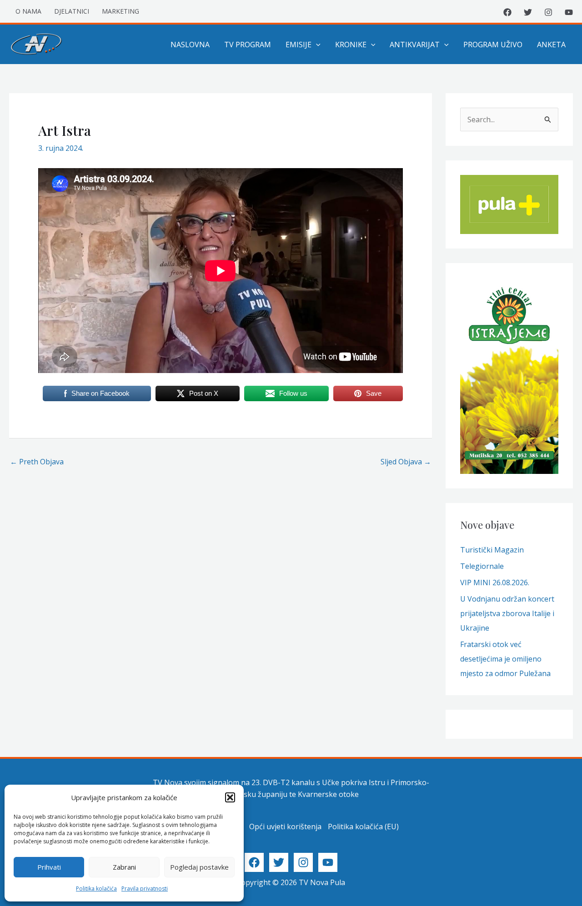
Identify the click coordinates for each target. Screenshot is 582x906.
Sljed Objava (406, 462)
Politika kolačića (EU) (363, 826)
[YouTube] (569, 12)
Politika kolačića (96, 888)
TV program (247, 45)
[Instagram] (548, 12)
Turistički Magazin (492, 550)
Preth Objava (37, 462)
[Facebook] (507, 12)
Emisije (298, 45)
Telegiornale (482, 566)
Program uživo (492, 45)
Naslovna (190, 45)
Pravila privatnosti (144, 888)
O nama (28, 11)
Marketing (120, 11)
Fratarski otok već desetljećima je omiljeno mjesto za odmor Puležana (505, 658)
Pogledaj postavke (199, 866)
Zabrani (124, 866)
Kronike (350, 45)
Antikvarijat (415, 45)
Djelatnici (71, 11)
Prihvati (49, 866)
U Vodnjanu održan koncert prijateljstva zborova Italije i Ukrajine (507, 613)
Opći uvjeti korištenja (285, 826)
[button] (230, 797)
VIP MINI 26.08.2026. (494, 582)
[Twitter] (528, 12)
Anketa (551, 45)
